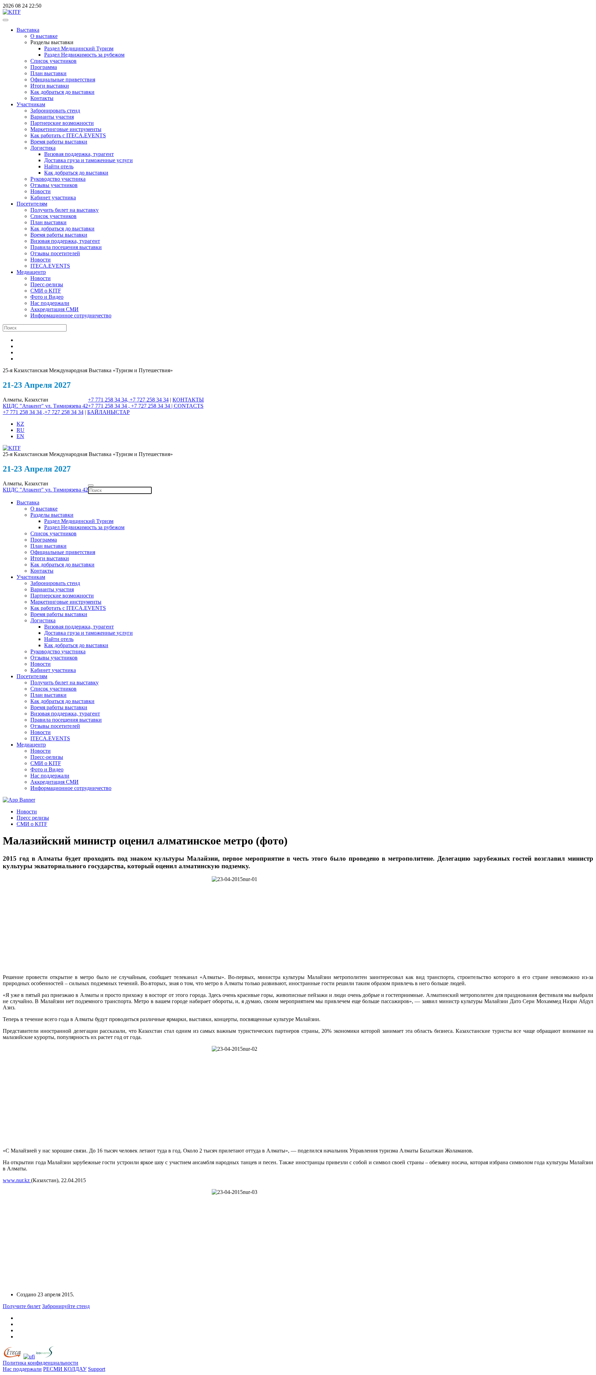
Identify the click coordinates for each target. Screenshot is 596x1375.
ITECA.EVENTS (50, 266)
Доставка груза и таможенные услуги (88, 160)
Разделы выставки (51, 515)
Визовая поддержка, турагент (79, 154)
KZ (20, 424)
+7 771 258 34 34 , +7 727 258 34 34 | (131, 406)
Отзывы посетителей (55, 253)
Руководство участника (58, 179)
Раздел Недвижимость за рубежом (84, 55)
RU (20, 430)
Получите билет (22, 1306)
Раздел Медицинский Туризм (78, 48)
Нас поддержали (49, 303)
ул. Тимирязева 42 (66, 406)
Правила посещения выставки (66, 247)
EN (20, 436)
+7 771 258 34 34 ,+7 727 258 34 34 (43, 412)
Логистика (43, 148)
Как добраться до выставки (62, 92)
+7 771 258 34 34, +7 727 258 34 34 (128, 400)
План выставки (48, 73)
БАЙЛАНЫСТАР (108, 412)
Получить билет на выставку (64, 210)
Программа (43, 67)
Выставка (28, 30)
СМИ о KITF (45, 291)
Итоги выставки (49, 86)
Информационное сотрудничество (70, 315)
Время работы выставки (58, 142)
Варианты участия (52, 117)
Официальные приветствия (62, 79)
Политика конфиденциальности (40, 1363)
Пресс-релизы (46, 284)
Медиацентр (31, 272)
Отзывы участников (54, 185)
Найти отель (58, 166)
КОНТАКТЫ (188, 400)
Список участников (53, 61)
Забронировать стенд (55, 110)
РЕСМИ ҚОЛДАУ (65, 1369)
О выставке (44, 36)
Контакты (41, 98)
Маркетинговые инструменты (65, 129)
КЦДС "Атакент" (24, 406)
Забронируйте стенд (66, 1306)
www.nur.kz (17, 1180)
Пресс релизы (33, 818)
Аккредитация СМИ (54, 309)
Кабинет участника (53, 197)
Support (96, 1369)
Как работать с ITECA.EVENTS (68, 135)
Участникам (31, 104)
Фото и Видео (46, 297)
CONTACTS (188, 406)
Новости (40, 191)
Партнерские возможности (62, 123)
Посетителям (32, 204)
